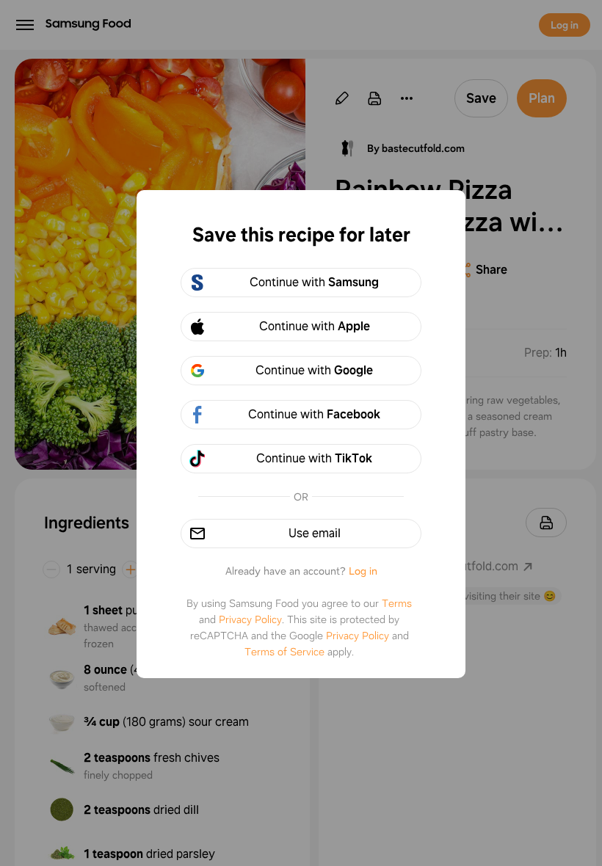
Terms (397, 603)
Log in (363, 571)
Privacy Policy (250, 619)
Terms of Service (284, 651)
